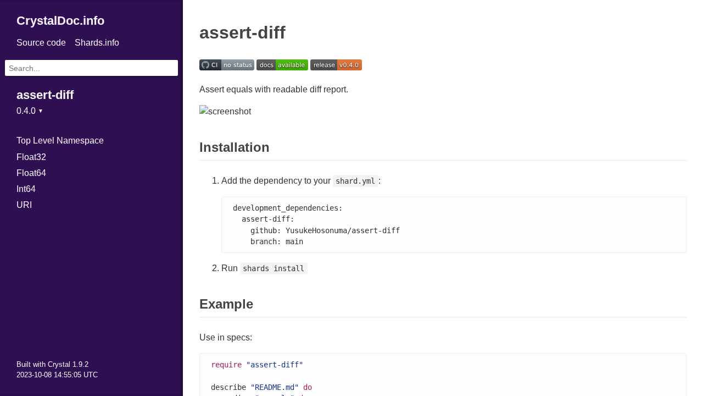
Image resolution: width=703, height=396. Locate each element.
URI (24, 205)
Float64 (31, 173)
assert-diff (45, 95)
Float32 (31, 157)
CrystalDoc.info (60, 21)
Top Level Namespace (60, 140)
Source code (41, 42)
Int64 (26, 189)
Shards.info (97, 42)
